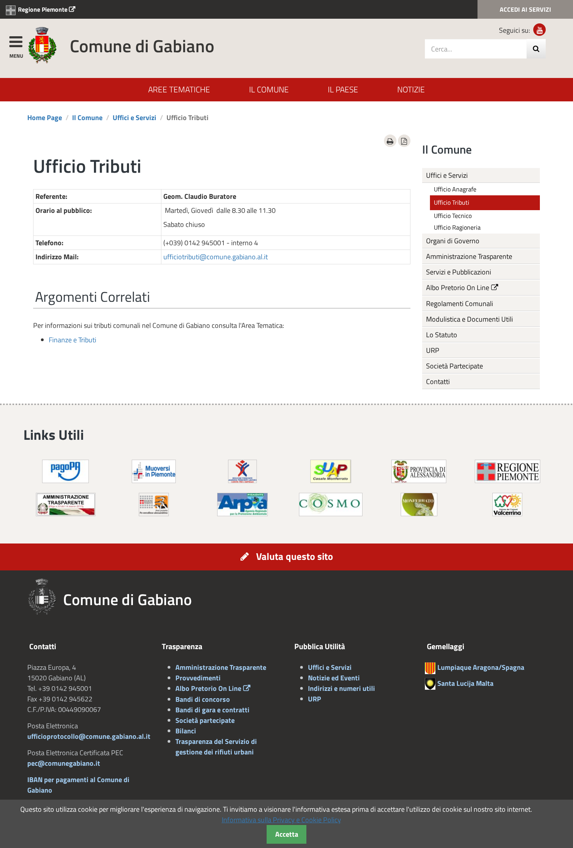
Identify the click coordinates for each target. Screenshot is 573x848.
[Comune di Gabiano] (42, 44)
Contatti (438, 381)
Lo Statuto (441, 334)
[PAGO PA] (65, 471)
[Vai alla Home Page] (45, 597)
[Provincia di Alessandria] (418, 471)
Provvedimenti (198, 678)
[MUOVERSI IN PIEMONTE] (154, 471)
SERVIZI (525, 9)
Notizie (411, 89)
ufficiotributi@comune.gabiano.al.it (215, 256)
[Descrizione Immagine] (154, 504)
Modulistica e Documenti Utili (469, 319)
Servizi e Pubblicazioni (458, 272)
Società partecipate (205, 720)
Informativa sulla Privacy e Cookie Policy (281, 819)
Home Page (44, 117)
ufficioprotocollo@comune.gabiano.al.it (88, 736)
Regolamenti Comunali (459, 303)
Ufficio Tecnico (453, 215)
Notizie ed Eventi (334, 678)
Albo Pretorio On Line (457, 287)
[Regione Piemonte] (507, 471)
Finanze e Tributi (72, 340)
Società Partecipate (454, 366)
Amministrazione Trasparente (469, 256)
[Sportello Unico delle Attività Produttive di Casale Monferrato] (330, 471)
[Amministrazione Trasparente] (66, 504)
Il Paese (343, 89)
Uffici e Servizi (134, 117)
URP (432, 350)
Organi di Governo (452, 240)
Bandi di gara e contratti (212, 710)
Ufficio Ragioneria (457, 227)
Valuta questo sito (294, 556)
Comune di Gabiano (142, 45)
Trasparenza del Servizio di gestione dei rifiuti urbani (216, 746)
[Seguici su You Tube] (539, 29)
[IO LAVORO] (242, 471)
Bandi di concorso (202, 699)
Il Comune (269, 89)
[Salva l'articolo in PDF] (404, 141)
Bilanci (185, 731)
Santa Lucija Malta (465, 683)
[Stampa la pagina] (390, 141)
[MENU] (15, 40)
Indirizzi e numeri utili (341, 688)
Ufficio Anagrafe (455, 189)
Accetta (286, 834)
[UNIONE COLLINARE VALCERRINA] (507, 504)
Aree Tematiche (179, 89)
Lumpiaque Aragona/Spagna (480, 667)
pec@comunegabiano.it (63, 763)
